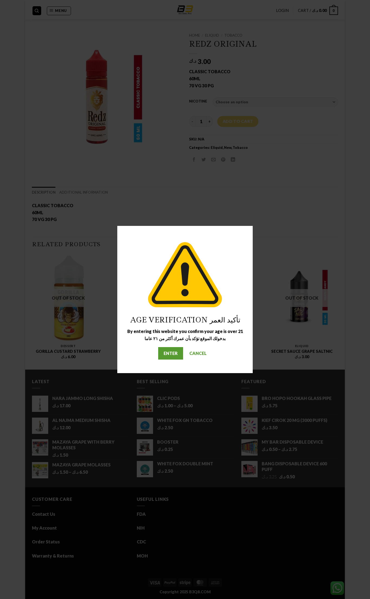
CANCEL (198, 353)
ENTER (171, 353)
